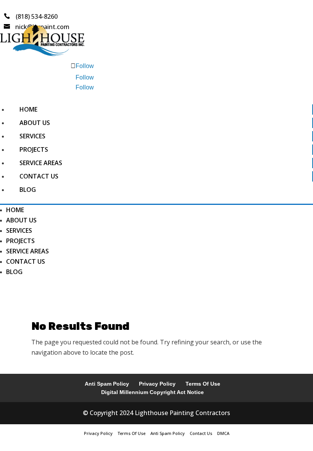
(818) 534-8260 (37, 16)
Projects (33, 149)
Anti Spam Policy (107, 384)
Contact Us (38, 176)
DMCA (223, 433)
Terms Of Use (203, 384)
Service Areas (40, 163)
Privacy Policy (157, 384)
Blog (27, 189)
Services (32, 136)
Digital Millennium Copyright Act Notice (152, 392)
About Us (34, 122)
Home (28, 109)
